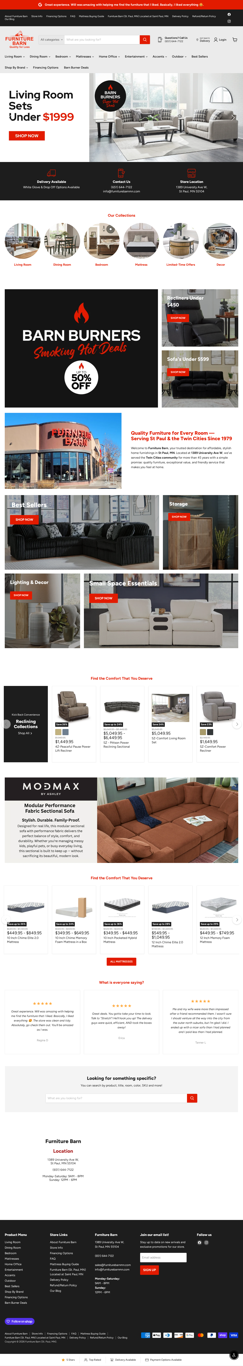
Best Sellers (200, 56)
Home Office (108, 56)
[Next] (236, 724)
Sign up (149, 1270)
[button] (10, 117)
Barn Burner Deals (76, 67)
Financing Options (56, 16)
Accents (159, 56)
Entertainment (135, 56)
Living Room (14, 56)
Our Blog (9, 19)
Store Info (37, 16)
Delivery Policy (180, 16)
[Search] (145, 39)
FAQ (72, 16)
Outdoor (178, 56)
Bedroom (62, 56)
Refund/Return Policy (204, 16)
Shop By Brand (15, 67)
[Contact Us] (122, 181)
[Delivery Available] (52, 181)
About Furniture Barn (16, 16)
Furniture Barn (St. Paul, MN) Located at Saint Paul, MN (138, 16)
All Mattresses (121, 961)
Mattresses (84, 56)
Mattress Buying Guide (91, 16)
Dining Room (39, 56)
